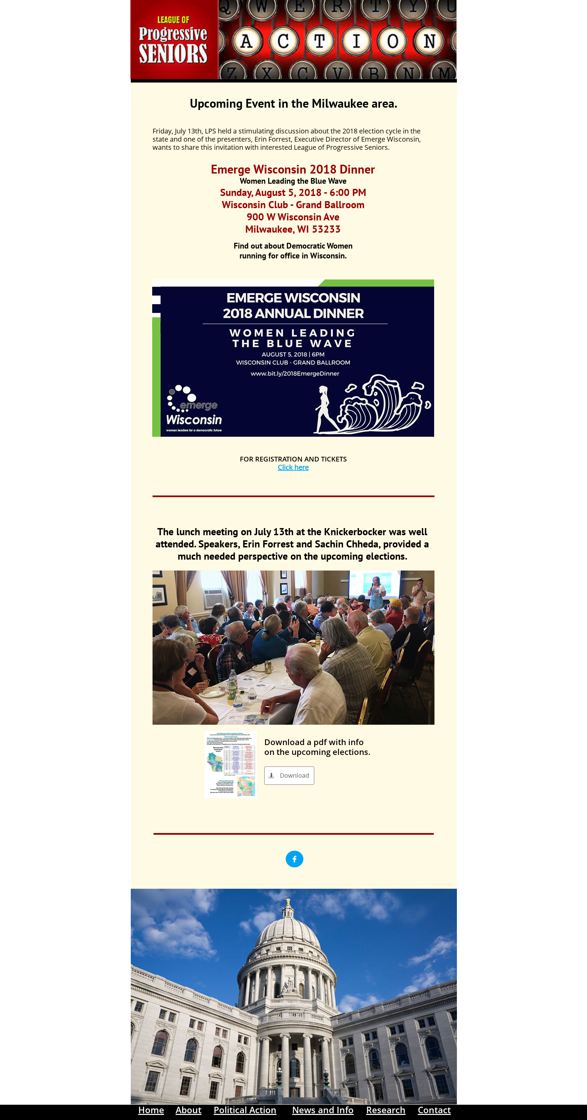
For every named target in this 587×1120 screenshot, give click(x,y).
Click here (293, 467)
